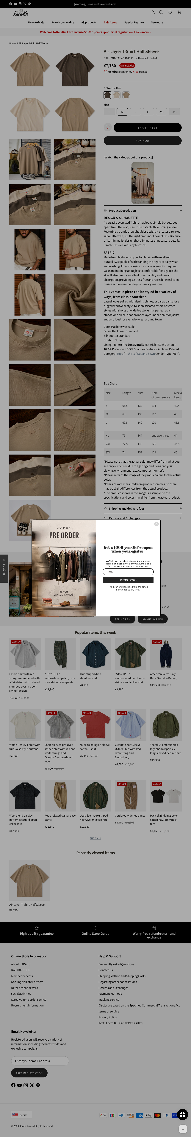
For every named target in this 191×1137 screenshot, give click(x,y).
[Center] (156, 524)
